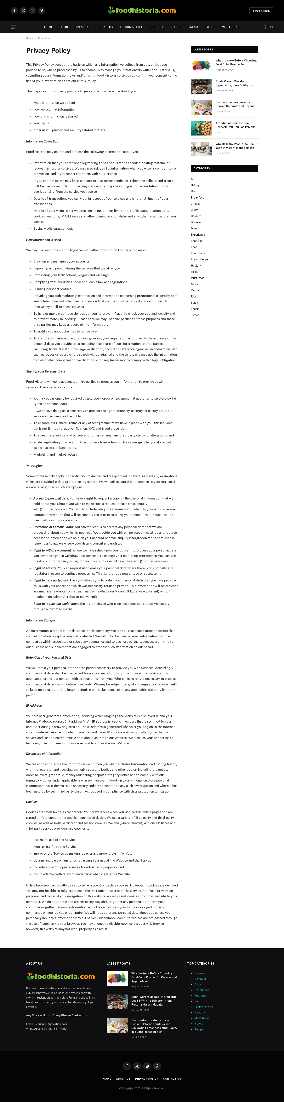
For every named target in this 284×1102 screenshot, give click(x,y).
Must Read (231, 27)
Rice (193, 296)
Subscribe (261, 10)
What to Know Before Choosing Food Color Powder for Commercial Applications (236, 62)
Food (64, 27)
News (194, 284)
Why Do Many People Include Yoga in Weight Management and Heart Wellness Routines (235, 146)
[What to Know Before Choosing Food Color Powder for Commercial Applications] (201, 65)
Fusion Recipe (131, 27)
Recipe (175, 27)
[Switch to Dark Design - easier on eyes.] (265, 27)
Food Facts (198, 253)
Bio (193, 191)
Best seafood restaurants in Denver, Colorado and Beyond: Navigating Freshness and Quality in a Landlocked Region (236, 104)
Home (48, 27)
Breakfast (84, 27)
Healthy (106, 27)
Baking (195, 185)
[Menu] (13, 27)
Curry (194, 209)
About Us (123, 1078)
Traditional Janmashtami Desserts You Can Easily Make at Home (235, 125)
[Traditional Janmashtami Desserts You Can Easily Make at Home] (201, 128)
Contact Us (172, 1078)
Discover (196, 222)
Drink (194, 228)
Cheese (195, 203)
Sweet (210, 27)
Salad (193, 27)
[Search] (271, 27)
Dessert (157, 27)
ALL (193, 179)
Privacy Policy (146, 1078)
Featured (196, 240)
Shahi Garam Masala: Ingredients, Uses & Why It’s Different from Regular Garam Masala (236, 83)
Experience (198, 234)
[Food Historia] (142, 10)
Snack (195, 308)
